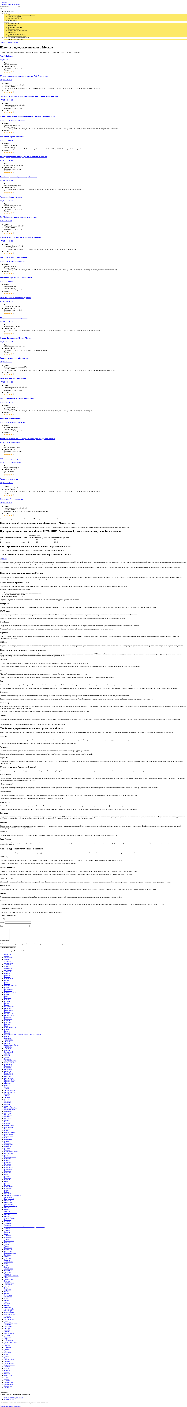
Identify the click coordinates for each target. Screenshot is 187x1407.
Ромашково (8, 1188)
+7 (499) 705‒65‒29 (6, 281)
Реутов (6, 1354)
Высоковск (7, 1272)
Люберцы (7, 1328)
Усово (6, 1234)
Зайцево (7, 1054)
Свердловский (9, 1199)
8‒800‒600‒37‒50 (6, 221)
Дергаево (7, 1043)
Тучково (7, 1228)
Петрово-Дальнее (10, 1157)
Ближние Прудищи (10, 985)
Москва (6, 956)
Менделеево (8, 1111)
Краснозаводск (9, 1312)
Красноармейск (9, 1309)
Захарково (7, 1059)
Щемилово (7, 1251)
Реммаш (7, 1179)
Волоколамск (8, 1269)
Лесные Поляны (9, 1092)
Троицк (6, 959)
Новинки (7, 1129)
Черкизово (7, 1242)
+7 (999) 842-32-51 (19, 120)
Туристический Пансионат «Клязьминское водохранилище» (24, 1227)
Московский (8, 957)
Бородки (7, 999)
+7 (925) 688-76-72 (6, 80)
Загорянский (8, 1052)
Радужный (7, 1172)
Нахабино (7, 1122)
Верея (6, 1265)
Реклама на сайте (9, 1399)
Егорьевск (7, 1290)
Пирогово (7, 1158)
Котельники (8, 1307)
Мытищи (7, 1332)
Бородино (7, 998)
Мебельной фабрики (11, 1108)
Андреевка (7, 970)
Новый (6, 1137)
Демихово (7, 1041)
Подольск (7, 1345)
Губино (6, 1036)
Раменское (7, 1352)
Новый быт (8, 1139)
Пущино (7, 1351)
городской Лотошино (11, 1276)
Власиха (7, 1012)
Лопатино (7, 1097)
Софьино (7, 1216)
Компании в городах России (13, 1398)
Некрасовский (9, 1125)
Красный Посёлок (10, 1080)
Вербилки (7, 1008)
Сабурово (7, 1193)
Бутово (6, 1003)
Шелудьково (8, 1249)
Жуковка (7, 1050)
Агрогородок (8, 963)
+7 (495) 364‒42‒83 (6, 241)
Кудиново (7, 1083)
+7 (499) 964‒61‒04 (6, 342)
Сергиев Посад (9, 1359)
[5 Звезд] (13, 72)
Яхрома (6, 1387)
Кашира (6, 1300)
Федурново (8, 1237)
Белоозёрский (8, 1262)
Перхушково (8, 1153)
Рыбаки (6, 1190)
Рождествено (8, 1186)
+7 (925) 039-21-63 (19, 422)
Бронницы (7, 1263)
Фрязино (7, 1370)
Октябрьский (8, 1144)
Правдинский (8, 1167)
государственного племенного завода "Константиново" (22, 1034)
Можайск (7, 1330)
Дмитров (7, 1281)
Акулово (7, 966)
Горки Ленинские (10, 1027)
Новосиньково (9, 1134)
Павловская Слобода (11, 1151)
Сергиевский (8, 1204)
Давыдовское (8, 1040)
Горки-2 (7, 1031)
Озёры (6, 1339)
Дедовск (6, 1277)
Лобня (6, 1321)
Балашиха (7, 1260)
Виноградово (8, 1010)
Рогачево (7, 1183)
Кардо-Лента (8, 1073)
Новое (6, 1130)
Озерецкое (7, 1143)
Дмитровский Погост (11, 1045)
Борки (6, 996)
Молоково (7, 1118)
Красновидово (9, 1078)
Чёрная (6, 1244)
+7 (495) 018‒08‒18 (6, 100)
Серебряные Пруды (10, 1206)
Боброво (7, 987)
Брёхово (7, 1001)
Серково (7, 1207)
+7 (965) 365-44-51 (6, 60)
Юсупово (7, 1255)
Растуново (7, 1178)
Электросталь (8, 1384)
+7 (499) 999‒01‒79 (6, 301)
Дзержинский (8, 1279)
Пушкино (7, 1349)
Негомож (7, 1123)
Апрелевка (7, 1258)
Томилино (7, 1225)
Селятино (7, 1200)
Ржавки (6, 1181)
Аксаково (7, 964)
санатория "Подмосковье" (13, 1195)
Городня (7, 1033)
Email (2, 922)
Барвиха (7, 973)
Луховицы (7, 1325)
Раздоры (7, 1176)
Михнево (7, 1117)
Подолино (7, 1164)
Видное (6, 1267)
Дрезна (6, 1286)
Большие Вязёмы (10, 992)
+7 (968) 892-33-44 (19, 442)
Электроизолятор (10, 1253)
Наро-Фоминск (9, 1333)
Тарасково (7, 1223)
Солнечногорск (9, 1363)
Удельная (7, 1232)
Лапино (6, 1087)
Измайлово (8, 1064)
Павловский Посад (10, 1342)
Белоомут (7, 975)
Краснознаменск (9, 1314)
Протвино (7, 1347)
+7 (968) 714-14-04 (6, 362)
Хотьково (7, 1373)
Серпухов (7, 1361)
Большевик (8, 991)
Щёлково (7, 1380)
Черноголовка (8, 1375)
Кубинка (7, 1316)
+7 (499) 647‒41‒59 (6, 201)
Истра (6, 1298)
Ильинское (7, 1068)
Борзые (6, 994)
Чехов (6, 1377)
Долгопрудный (9, 1283)
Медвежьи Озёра (9, 1110)
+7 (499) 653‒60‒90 (6, 402)
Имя (2, 919)
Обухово (7, 1141)
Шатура (6, 1379)
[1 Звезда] (5, 72)
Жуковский (7, 1291)
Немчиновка (8, 1127)
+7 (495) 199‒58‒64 (6, 140)
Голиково (7, 1022)
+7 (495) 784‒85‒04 (6, 261)
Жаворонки (8, 1048)
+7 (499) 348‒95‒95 (6, 442)
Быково (6, 1005)
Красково (7, 1076)
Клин (5, 1302)
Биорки (6, 980)
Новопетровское (9, 1132)
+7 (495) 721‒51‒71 (6, 120)
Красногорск (8, 1311)
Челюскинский (9, 1241)
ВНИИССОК (8, 1013)
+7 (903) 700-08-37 (6, 503)
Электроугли (8, 1386)
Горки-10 (7, 1029)
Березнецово (8, 978)
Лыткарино (7, 1326)
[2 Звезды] (7, 72)
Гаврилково (8, 1019)
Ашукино (7, 971)
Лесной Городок (9, 1090)
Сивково (7, 1209)
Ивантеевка (8, 1297)
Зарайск (6, 1293)
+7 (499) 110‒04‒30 (6, 382)
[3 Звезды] (9, 72)
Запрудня (7, 1055)
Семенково (8, 1202)
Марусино (7, 1106)
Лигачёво (7, 1094)
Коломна (7, 1304)
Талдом (6, 1368)
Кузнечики (7, 1085)
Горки (6, 1026)
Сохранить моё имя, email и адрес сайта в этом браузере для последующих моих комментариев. (34, 944)
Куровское (7, 1318)
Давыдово (7, 1038)
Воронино (7, 1017)
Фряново (7, 1239)
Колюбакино (8, 1075)
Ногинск (7, 1335)
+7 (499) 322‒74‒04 (6, 422)
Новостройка (8, 1136)
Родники (7, 1185)
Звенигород (8, 1295)
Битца (6, 982)
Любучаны (7, 1101)
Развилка (7, 1174)
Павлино (7, 1150)
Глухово (7, 1020)
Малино (7, 1104)
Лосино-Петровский (11, 1323)
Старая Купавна (9, 1365)
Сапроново (8, 1197)
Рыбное (6, 1192)
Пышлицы (7, 1171)
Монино (7, 1120)
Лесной (6, 1089)
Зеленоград (7, 954)
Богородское (8, 989)
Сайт (1, 926)
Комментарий (4, 940)
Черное (6, 1246)
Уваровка (7, 1230)
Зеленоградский (9, 1062)
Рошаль (6, 1356)
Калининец (8, 1071)
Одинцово (7, 1337)
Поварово (7, 1162)
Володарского (9, 1015)
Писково (7, 1160)
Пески (6, 1155)
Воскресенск (8, 1270)
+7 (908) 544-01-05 (19, 261)
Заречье (6, 1057)
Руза (5, 1358)
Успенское (7, 1235)
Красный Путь (9, 1082)
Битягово (7, 984)
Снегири (7, 1211)
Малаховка (7, 1103)
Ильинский (8, 1066)
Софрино (7, 1214)
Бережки (7, 977)
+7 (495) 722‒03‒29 (6, 321)
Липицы (7, 1096)
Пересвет (7, 1344)
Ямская (6, 1256)
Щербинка (7, 961)
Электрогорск (8, 1382)
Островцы (7, 1146)
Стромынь (7, 1221)
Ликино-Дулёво (9, 1319)
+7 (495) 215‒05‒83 (6, 160)
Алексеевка (8, 968)
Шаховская (8, 1248)
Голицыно (7, 1274)
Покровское (8, 1165)
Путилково (8, 1169)
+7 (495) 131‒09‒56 (6, 483)
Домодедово (8, 1284)
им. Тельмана (8, 1069)
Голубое (7, 1024)
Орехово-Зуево (9, 1340)
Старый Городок (9, 1218)
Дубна (6, 1288)
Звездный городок (10, 1061)
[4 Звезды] (11, 72)
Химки (6, 1372)
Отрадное (7, 1148)
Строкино (7, 1220)
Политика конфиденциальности (10, 1406)
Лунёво (6, 1099)
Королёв (6, 1305)
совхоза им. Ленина (10, 1213)
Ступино (7, 1366)
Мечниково (8, 1113)
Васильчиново (9, 1006)
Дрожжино (8, 1047)
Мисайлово (8, 1115)
